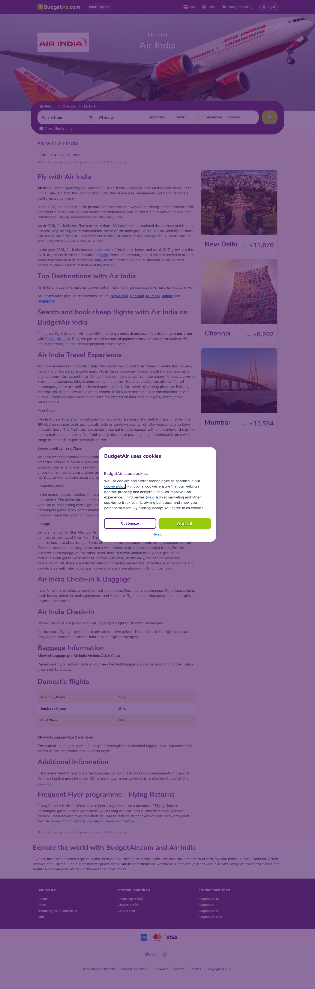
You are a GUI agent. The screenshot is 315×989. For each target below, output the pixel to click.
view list (153, 497)
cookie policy (114, 486)
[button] (157, 534)
